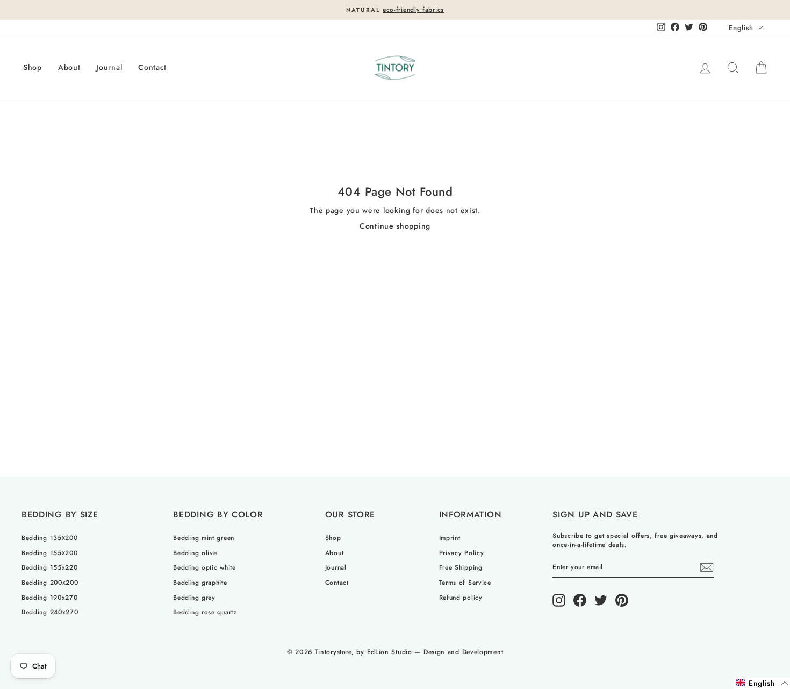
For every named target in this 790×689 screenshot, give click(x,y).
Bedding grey (194, 597)
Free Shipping (461, 567)
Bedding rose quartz (204, 611)
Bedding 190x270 (49, 597)
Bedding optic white (204, 567)
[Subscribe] (707, 567)
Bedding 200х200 (49, 582)
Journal (109, 67)
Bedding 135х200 (49, 537)
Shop (32, 67)
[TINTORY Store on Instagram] (558, 600)
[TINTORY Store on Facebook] (579, 600)
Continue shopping (395, 226)
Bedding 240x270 (49, 611)
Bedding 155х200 (49, 552)
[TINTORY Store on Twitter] (600, 600)
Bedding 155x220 (49, 567)
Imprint (450, 537)
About (69, 67)
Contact (152, 67)
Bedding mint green (203, 537)
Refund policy (461, 597)
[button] (762, 683)
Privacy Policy (461, 552)
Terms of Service (465, 582)
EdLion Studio (389, 652)
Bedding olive (195, 552)
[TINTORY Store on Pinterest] (621, 600)
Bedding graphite (200, 582)
